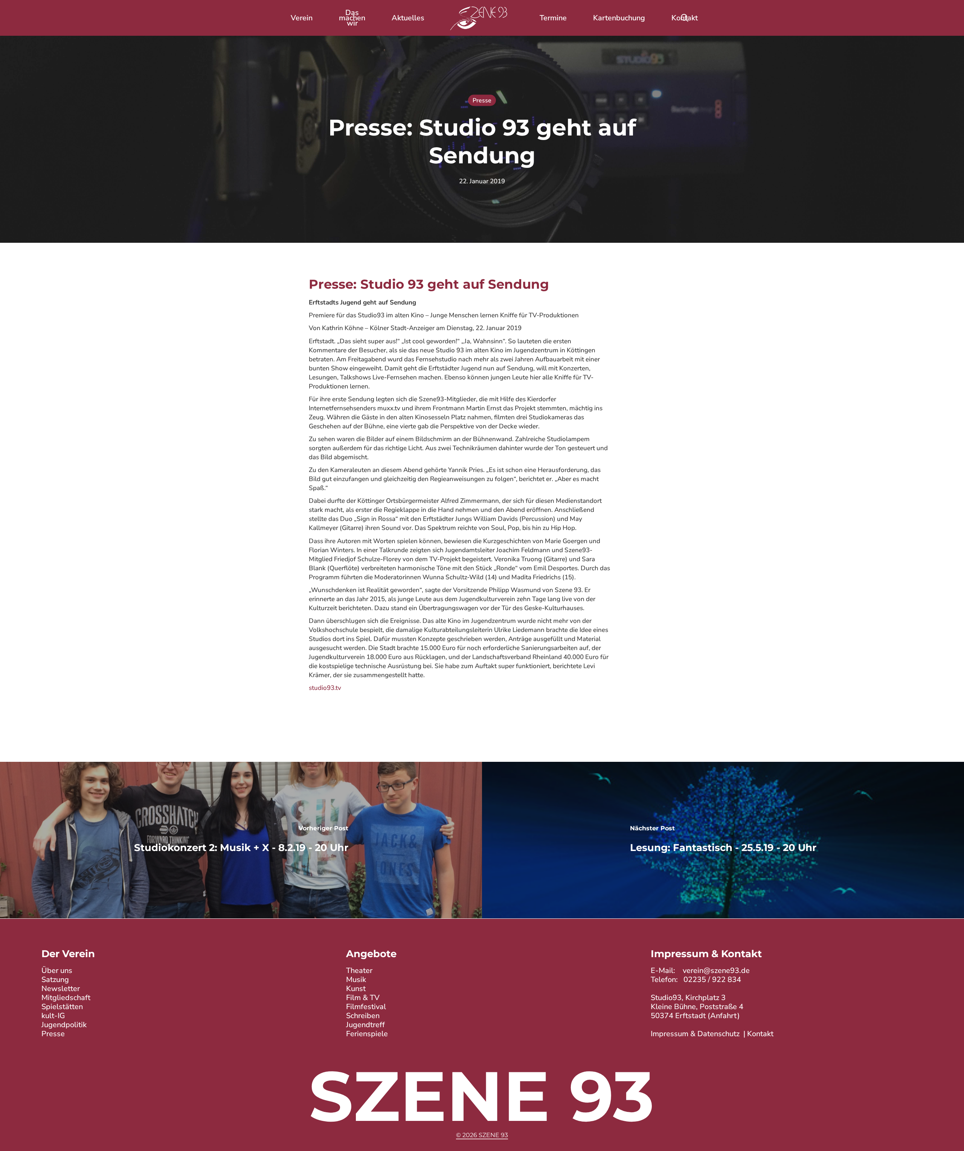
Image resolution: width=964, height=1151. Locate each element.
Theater (359, 970)
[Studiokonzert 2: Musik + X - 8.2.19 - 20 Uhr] (241, 840)
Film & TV (363, 998)
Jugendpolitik (64, 1025)
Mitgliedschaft (65, 998)
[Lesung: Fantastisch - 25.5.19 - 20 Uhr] (723, 840)
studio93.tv (325, 688)
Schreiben (363, 1016)
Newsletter (60, 989)
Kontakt (760, 1034)
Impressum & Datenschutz (695, 1034)
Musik (356, 979)
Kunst (356, 989)
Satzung (55, 979)
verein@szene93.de (716, 970)
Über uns (56, 970)
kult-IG (53, 1016)
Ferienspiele (367, 1034)
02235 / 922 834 (712, 979)
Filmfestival (366, 1007)
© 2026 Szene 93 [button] (482, 1135)
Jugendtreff (365, 1025)
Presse (482, 100)
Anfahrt (723, 1016)
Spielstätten (62, 1007)
